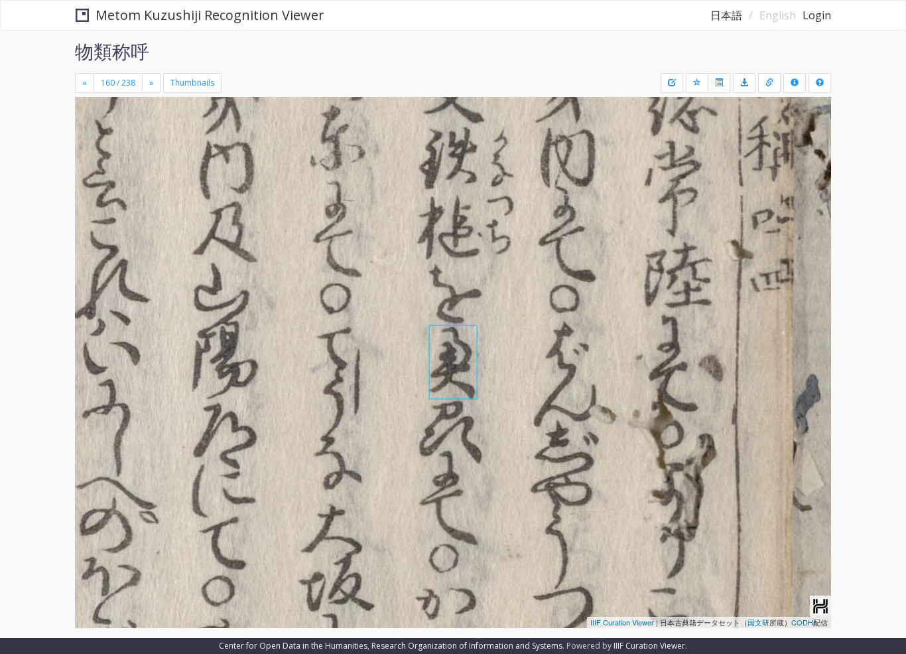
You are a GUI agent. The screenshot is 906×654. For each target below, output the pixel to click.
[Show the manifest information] (794, 83)
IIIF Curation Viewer (622, 622)
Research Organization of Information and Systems (466, 645)
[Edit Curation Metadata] (672, 83)
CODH (802, 622)
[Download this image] (744, 83)
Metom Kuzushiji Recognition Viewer (210, 15)
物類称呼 (112, 51)
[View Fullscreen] (90, 153)
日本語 (726, 15)
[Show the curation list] (719, 83)
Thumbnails (192, 82)
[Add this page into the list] (697, 83)
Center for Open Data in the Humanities (293, 645)
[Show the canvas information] (769, 83)
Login (817, 15)
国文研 (758, 622)
